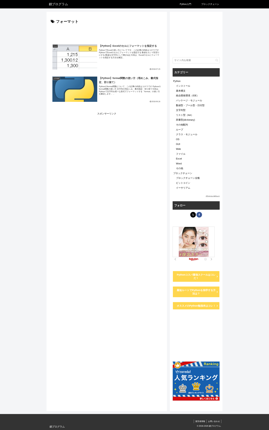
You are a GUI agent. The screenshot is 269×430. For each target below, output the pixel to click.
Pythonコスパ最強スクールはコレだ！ (196, 276)
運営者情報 (200, 421)
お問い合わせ (214, 421)
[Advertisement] (107, 32)
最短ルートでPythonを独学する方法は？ (196, 292)
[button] (216, 60)
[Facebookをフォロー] (199, 215)
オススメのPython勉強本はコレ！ (196, 305)
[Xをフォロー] (193, 215)
